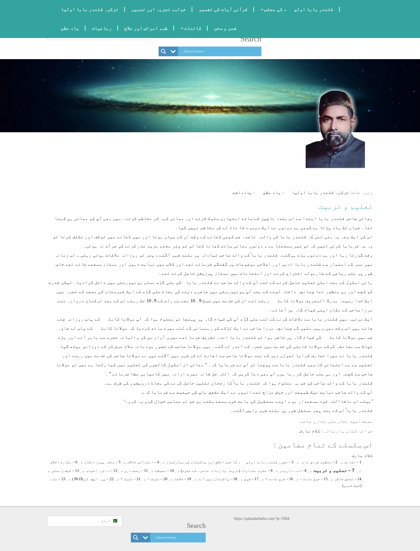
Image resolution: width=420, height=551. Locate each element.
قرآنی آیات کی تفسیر (223, 9)
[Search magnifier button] (163, 51)
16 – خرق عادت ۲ (279, 479)
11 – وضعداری (136, 470)
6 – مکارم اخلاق (63, 462)
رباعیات (102, 28)
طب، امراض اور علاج (146, 28)
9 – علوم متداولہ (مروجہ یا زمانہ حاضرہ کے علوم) (227, 470)
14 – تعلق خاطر (348, 479)
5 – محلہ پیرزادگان (102, 462)
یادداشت (242, 192)
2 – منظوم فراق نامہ (318, 462)
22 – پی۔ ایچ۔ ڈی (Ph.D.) (93, 479)
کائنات (192, 28)
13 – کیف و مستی (65, 470)
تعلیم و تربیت (346, 206)
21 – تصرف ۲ (131, 479)
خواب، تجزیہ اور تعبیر (158, 9)
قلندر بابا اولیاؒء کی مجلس (298, 9)
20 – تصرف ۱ (157, 479)
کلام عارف (309, 430)
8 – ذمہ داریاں (293, 470)
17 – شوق (251, 479)
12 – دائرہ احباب (101, 470)
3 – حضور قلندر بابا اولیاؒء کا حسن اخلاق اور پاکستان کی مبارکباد (229, 462)
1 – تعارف (352, 462)
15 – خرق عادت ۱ (314, 479)
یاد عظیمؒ (66, 28)
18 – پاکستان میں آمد (217, 479)
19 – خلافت (182, 479)
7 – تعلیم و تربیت (334, 470)
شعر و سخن (225, 28)
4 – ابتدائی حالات (143, 462)
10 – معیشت (164, 470)
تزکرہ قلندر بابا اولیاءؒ (86, 9)
